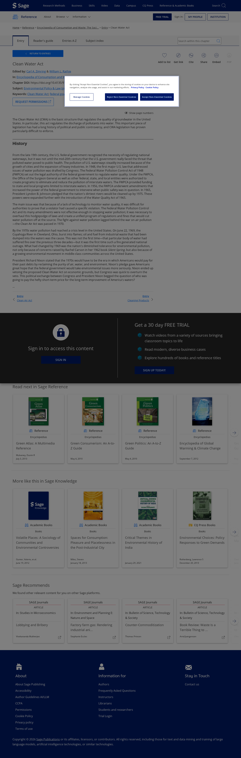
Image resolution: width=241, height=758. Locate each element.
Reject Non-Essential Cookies (121, 97)
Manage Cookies (81, 97)
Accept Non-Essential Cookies (157, 97)
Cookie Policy (152, 87)
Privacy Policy (138, 87)
